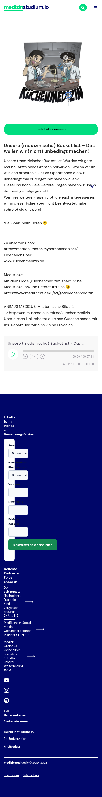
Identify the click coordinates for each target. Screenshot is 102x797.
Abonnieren (71, 364)
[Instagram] (6, 690)
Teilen (90, 364)
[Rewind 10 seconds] (25, 356)
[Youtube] (6, 680)
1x (33, 356)
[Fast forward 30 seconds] (42, 356)
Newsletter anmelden (33, 544)
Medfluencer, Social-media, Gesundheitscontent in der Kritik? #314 (9, 629)
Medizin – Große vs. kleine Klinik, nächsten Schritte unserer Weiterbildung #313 (9, 656)
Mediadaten (9, 721)
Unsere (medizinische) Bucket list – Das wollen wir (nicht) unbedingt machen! (49, 148)
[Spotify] (6, 700)
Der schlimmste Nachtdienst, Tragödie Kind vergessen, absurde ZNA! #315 (9, 602)
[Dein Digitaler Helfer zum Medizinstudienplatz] (26, 7)
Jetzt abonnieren (51, 129)
